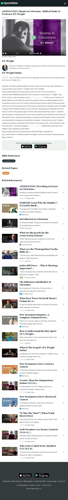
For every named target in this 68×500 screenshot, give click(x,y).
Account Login (52, 481)
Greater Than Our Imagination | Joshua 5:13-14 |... (36, 382)
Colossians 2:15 (8, 161)
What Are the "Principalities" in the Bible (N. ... (39, 250)
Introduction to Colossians (34, 219)
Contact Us (61, 481)
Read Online (7, 481)
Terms (49, 485)
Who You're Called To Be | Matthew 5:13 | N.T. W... (38, 447)
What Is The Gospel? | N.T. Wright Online (37, 349)
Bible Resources (17, 481)
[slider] (5, 53)
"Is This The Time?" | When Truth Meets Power (37, 414)
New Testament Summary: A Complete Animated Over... (34, 316)
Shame (5, 173)
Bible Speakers (28, 481)
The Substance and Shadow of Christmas (35, 283)
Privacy (44, 485)
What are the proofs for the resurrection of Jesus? (34, 234)
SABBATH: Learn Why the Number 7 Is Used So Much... (38, 204)
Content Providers (40, 481)
